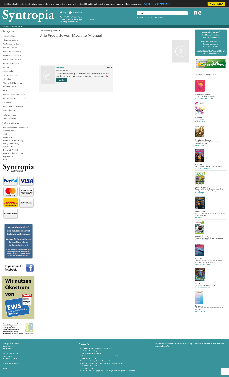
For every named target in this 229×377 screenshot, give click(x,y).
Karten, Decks (10, 86)
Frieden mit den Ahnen (89, 366)
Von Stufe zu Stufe (88, 368)
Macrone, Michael (17, 26)
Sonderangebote (11, 40)
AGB (5, 134)
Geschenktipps (10, 36)
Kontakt (5, 368)
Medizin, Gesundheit (12, 51)
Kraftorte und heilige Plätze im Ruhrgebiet (96, 361)
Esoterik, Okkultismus (13, 83)
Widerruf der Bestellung (13, 140)
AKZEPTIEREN (216, 3)
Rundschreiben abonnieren (14, 153)
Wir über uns (8, 146)
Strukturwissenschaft (13, 59)
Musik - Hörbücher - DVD (14, 94)
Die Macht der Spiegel (89, 358)
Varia (6, 90)
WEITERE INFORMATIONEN (157, 3)
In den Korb (61, 80)
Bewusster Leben (11, 75)
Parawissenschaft (11, 63)
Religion (7, 79)
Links (5, 159)
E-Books (7, 102)
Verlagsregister (9, 118)
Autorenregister (9, 115)
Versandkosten (9, 131)
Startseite (5, 26)
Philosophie (9, 71)
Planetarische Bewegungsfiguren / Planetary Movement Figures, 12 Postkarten (109, 371)
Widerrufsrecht (9, 137)
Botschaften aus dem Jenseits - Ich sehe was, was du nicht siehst (103, 363)
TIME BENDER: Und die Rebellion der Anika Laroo (98, 348)
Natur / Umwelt (10, 47)
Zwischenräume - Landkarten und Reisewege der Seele (100, 356)
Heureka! (60, 67)
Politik (6, 67)
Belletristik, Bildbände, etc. (15, 98)
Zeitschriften (9, 110)
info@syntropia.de (70, 21)
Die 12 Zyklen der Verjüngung (91, 353)
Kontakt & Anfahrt (10, 150)
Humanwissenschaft (12, 55)
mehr (106, 76)
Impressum (8, 156)
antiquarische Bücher (12, 44)
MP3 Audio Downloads (13, 106)
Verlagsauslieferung (11, 143)
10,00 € (109, 67)
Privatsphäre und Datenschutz (15, 127)
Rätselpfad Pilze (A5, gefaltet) (91, 351)
